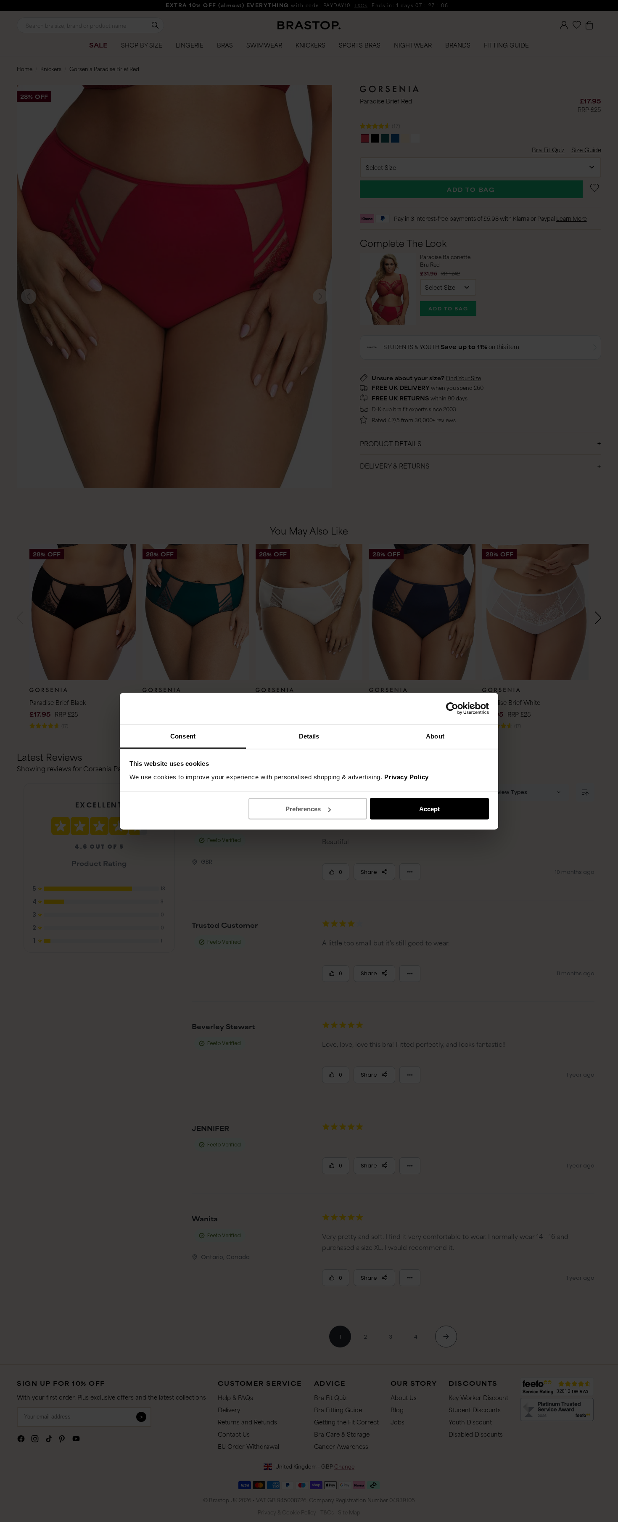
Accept (429, 809)
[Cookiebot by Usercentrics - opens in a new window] (452, 708)
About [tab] (435, 735)
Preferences (303, 809)
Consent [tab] (182, 735)
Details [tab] (309, 735)
